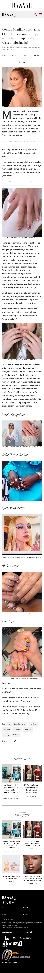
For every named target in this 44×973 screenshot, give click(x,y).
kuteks (16, 735)
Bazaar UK (11, 710)
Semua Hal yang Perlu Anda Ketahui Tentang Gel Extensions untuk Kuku (20, 153)
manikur (33, 724)
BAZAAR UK (18, 55)
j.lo (9, 724)
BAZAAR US (32, 796)
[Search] (35, 14)
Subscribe (4, 914)
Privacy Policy (5, 908)
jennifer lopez (19, 724)
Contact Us (25, 911)
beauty (6, 735)
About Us (4, 911)
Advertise (25, 914)
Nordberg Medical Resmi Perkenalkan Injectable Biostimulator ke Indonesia (10, 790)
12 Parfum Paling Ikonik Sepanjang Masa (11, 877)
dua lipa (28, 729)
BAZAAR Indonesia (11, 799)
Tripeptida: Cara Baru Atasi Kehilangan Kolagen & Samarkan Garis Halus (32, 878)
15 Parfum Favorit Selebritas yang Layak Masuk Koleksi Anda (31, 788)
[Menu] (40, 14)
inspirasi (17, 729)
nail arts (7, 729)
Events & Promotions (28, 908)
